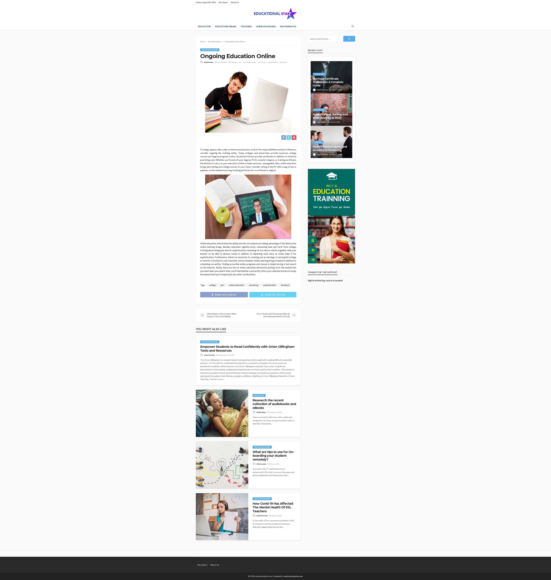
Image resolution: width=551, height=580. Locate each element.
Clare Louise (261, 464)
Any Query (223, 2)
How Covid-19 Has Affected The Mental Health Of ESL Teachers (273, 507)
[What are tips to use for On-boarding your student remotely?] (222, 465)
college (234, 62)
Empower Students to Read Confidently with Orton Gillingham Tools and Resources (247, 348)
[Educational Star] (275, 14)
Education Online (225, 26)
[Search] (352, 26)
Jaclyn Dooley (209, 355)
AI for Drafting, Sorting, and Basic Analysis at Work (330, 116)
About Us (235, 2)
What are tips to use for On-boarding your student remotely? (273, 455)
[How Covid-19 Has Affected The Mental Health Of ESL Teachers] (222, 516)
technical (283, 62)
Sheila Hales (209, 62)
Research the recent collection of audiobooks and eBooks (274, 404)
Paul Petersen (262, 516)
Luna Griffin (321, 122)
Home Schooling (266, 26)
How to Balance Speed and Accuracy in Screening (330, 148)
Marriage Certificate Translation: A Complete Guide (328, 82)
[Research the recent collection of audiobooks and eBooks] (222, 413)
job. (239, 62)
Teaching (246, 26)
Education (204, 26)
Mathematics (288, 26)
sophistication (272, 62)
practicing (261, 62)
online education (249, 62)
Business (318, 142)
